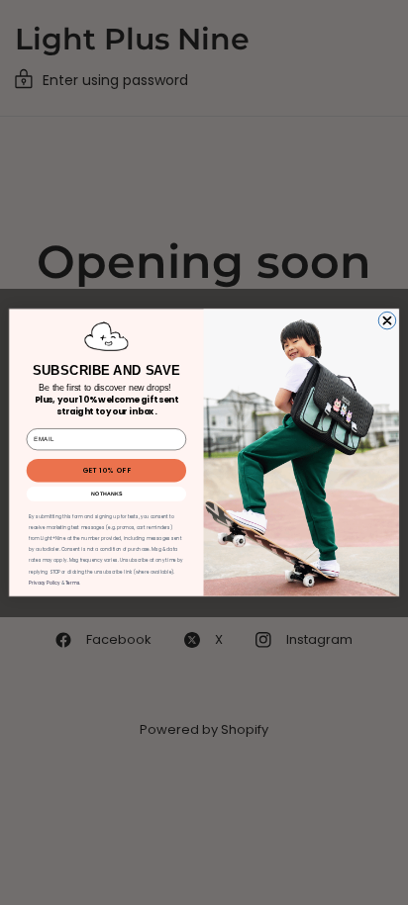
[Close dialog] (387, 320)
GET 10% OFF (106, 470)
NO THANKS (107, 494)
